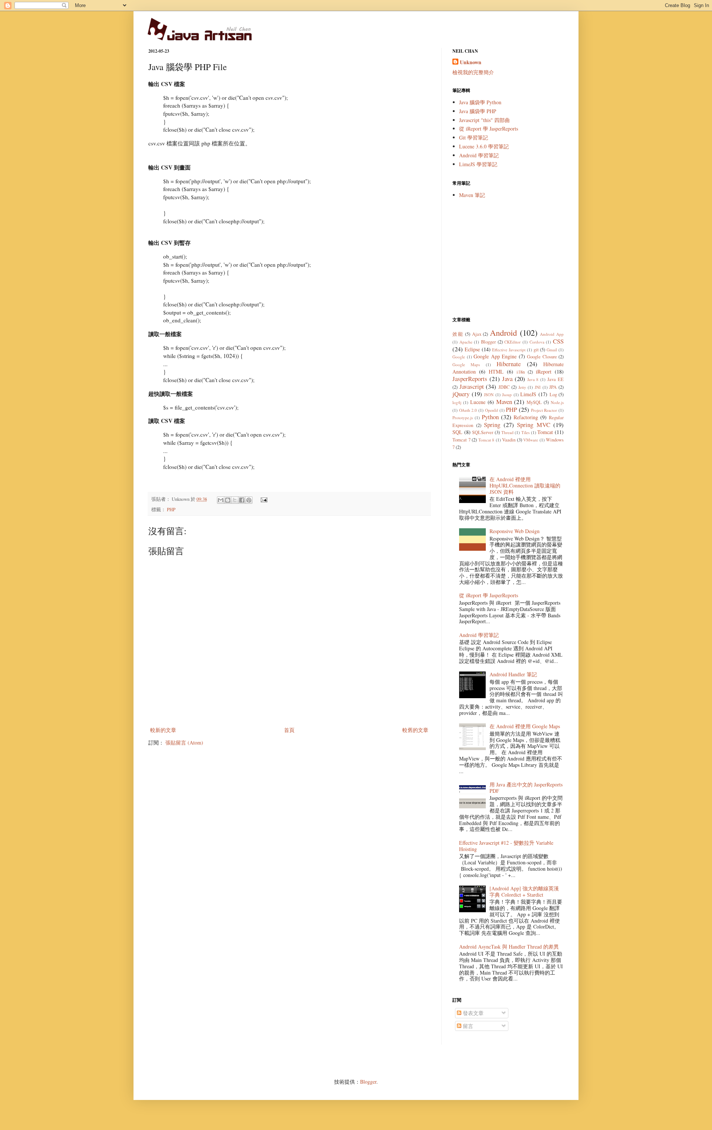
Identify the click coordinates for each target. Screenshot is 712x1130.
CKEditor (512, 342)
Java (507, 378)
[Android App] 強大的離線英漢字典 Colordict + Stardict (524, 891)
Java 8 (533, 379)
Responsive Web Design (515, 531)
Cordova (537, 342)
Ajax (476, 334)
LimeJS (528, 394)
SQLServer (482, 432)
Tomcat (545, 432)
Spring (492, 424)
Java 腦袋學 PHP (477, 111)
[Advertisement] (508, 257)
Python (490, 417)
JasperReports (469, 378)
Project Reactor (544, 410)
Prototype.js (462, 417)
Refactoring (526, 417)
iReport (543, 371)
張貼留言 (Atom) (184, 742)
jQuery (460, 394)
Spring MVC (533, 424)
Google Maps (466, 364)
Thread (507, 432)
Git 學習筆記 (473, 137)
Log (553, 394)
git (536, 349)
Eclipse (472, 349)
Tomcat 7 (461, 440)
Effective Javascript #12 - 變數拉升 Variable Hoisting (506, 846)
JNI (538, 387)
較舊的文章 (415, 729)
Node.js (557, 402)
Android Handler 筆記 (513, 674)
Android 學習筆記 (479, 155)
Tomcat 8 (486, 440)
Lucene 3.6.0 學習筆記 (484, 146)
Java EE (555, 379)
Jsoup (507, 394)
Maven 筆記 (472, 194)
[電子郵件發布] (262, 499)
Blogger (488, 342)
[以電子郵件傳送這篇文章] (220, 500)
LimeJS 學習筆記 (478, 164)
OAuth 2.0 (468, 410)
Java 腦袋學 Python (480, 102)
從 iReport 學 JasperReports (488, 128)
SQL (457, 432)
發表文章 (472, 1012)
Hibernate (509, 363)
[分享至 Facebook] (241, 500)
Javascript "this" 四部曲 (484, 120)
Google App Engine (495, 356)
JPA (553, 387)
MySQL (534, 402)
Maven (504, 401)
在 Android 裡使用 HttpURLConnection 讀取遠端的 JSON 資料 (525, 485)
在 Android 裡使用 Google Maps (525, 726)
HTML (496, 371)
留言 (467, 1025)
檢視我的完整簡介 (473, 72)
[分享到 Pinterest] (249, 500)
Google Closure (542, 357)
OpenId (491, 410)
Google (458, 356)
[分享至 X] (234, 500)
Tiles (525, 432)
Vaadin (508, 440)
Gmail (552, 349)
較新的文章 (163, 729)
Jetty (522, 387)
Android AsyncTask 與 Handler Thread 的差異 (509, 946)
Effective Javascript (508, 349)
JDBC (504, 387)
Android (503, 332)
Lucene (477, 401)
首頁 (289, 729)
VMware (530, 440)
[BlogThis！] (227, 500)
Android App (552, 334)
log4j (456, 402)
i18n (521, 372)
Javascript (471, 386)
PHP (171, 509)
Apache (465, 342)
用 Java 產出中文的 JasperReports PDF (526, 787)
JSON (489, 394)
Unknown (470, 62)
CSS (558, 341)
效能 (457, 334)
